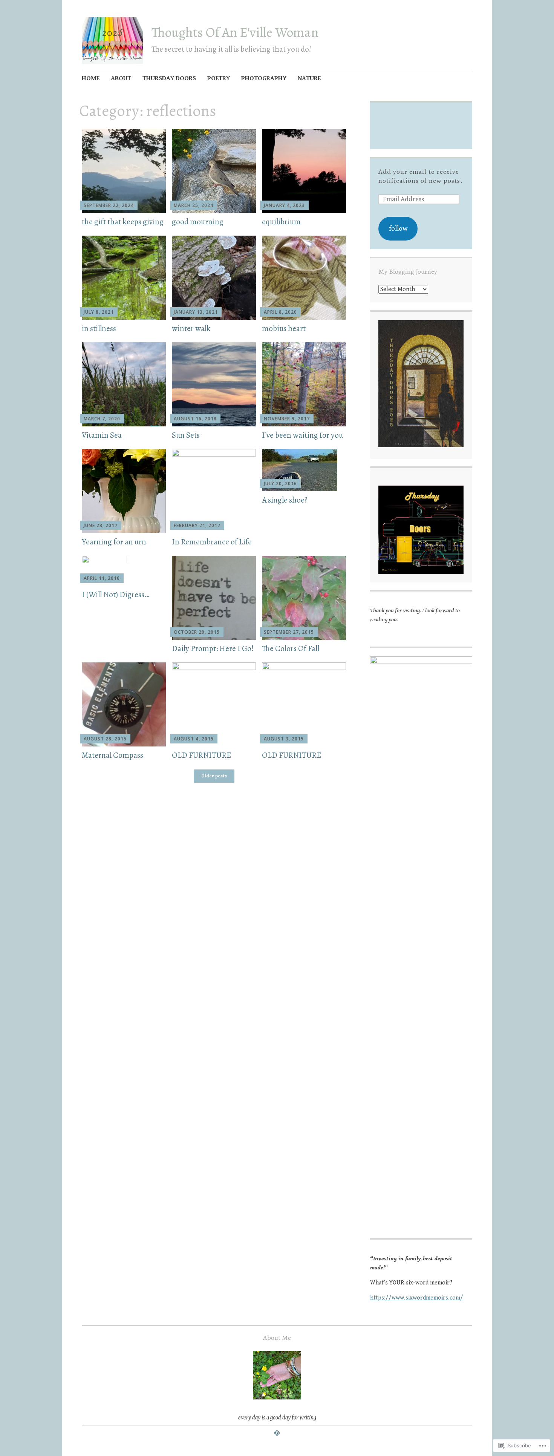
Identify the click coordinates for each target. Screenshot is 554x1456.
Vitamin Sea (102, 435)
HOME (90, 78)
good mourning (197, 221)
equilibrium (281, 221)
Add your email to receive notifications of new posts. (420, 176)
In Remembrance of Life (212, 541)
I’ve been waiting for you (302, 435)
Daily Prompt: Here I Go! (213, 648)
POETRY (218, 78)
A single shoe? (285, 500)
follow (398, 228)
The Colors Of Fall (290, 648)
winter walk (191, 328)
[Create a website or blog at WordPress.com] (277, 1433)
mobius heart (284, 328)
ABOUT (121, 78)
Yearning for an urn (114, 541)
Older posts (214, 776)
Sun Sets (186, 435)
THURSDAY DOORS (169, 78)
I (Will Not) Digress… (116, 594)
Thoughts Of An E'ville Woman (235, 32)
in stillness (99, 328)
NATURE (309, 78)
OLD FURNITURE (201, 755)
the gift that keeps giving (123, 221)
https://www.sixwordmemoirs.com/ (416, 1297)
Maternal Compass (112, 755)
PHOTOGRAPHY (263, 78)
